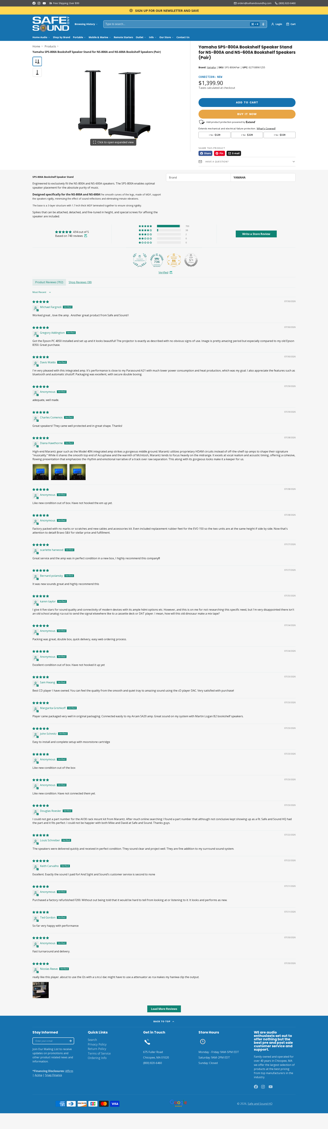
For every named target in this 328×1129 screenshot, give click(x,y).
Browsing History (85, 24)
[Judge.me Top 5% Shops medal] (191, 260)
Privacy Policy (97, 1044)
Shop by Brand (61, 37)
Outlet (139, 37)
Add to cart (247, 102)
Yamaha (211, 67)
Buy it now (247, 114)
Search (92, 1040)
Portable (78, 37)
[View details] (147, 1041)
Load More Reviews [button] (164, 1009)
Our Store (165, 37)
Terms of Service (99, 1053)
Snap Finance (53, 1075)
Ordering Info (97, 1058)
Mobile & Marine (98, 37)
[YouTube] (44, 3)
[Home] (50, 24)
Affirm (69, 1071)
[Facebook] (34, 3)
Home (36, 46)
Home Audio (39, 37)
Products (50, 46)
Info (151, 37)
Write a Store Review (256, 234)
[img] (72, 232)
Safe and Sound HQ (260, 1104)
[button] (145, 226)
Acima (38, 1075)
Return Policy (97, 1049)
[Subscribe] (70, 1040)
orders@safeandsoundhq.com (254, 3)
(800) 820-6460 (287, 3)
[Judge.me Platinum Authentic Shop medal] (140, 260)
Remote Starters (123, 37)
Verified (163, 272)
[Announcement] (164, 11)
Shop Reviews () (80, 282)
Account (276, 24)
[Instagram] (39, 3)
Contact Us (182, 37)
